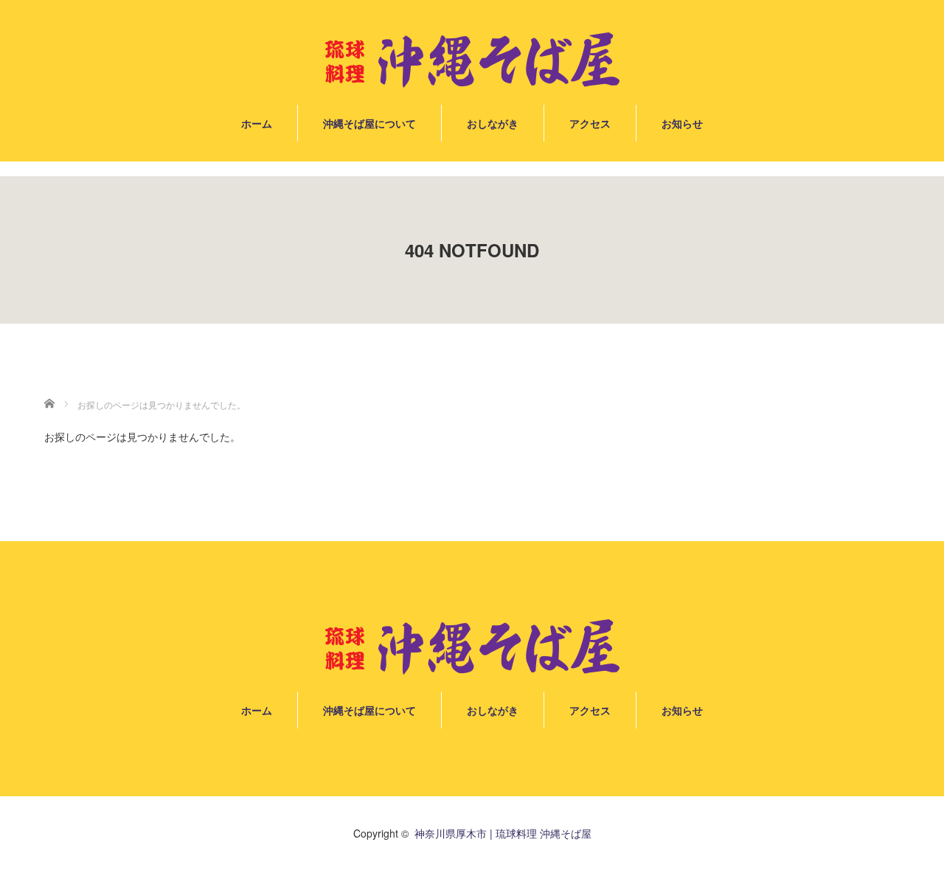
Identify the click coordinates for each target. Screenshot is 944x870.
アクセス (590, 123)
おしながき (492, 123)
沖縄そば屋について (369, 123)
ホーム (256, 123)
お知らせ (682, 123)
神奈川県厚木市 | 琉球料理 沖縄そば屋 (502, 833)
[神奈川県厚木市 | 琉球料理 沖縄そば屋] (472, 61)
